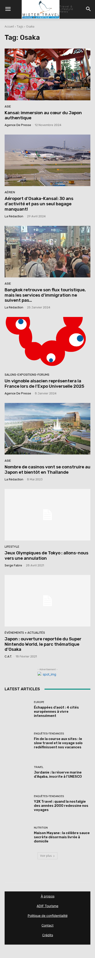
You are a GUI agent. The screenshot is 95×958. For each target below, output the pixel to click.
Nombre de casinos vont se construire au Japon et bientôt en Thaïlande (47, 469)
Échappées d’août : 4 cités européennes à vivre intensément (56, 711)
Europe (39, 702)
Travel (38, 767)
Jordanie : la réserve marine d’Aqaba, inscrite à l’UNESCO (58, 774)
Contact (47, 925)
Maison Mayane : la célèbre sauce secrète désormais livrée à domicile (62, 837)
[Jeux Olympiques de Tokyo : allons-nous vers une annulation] (47, 514)
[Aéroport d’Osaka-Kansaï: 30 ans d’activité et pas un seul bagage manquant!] (47, 160)
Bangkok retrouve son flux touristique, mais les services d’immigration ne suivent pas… (45, 295)
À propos (47, 896)
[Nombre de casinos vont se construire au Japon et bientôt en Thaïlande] (47, 428)
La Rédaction (14, 216)
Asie (8, 106)
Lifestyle (12, 546)
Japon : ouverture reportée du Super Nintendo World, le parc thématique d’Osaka (43, 644)
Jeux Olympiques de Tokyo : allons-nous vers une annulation (46, 555)
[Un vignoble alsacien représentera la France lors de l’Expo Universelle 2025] (47, 342)
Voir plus (46, 856)
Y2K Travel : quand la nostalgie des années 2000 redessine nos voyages (61, 805)
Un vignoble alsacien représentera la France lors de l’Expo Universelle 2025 (44, 383)
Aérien (10, 192)
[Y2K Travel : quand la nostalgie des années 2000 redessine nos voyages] (17, 804)
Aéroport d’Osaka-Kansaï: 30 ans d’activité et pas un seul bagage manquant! (39, 204)
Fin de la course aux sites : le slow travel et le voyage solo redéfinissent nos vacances (58, 743)
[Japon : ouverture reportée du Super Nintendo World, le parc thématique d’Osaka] (47, 600)
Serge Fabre (13, 565)
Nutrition (41, 827)
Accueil (9, 26)
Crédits (47, 935)
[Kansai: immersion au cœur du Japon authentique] (47, 74)
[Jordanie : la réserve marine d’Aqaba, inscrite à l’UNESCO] (17, 772)
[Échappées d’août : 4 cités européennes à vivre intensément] (17, 709)
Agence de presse (18, 125)
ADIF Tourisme (47, 906)
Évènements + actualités (25, 632)
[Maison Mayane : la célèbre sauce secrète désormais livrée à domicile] (17, 835)
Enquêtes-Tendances (49, 733)
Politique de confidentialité (48, 916)
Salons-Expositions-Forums (27, 374)
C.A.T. (8, 656)
